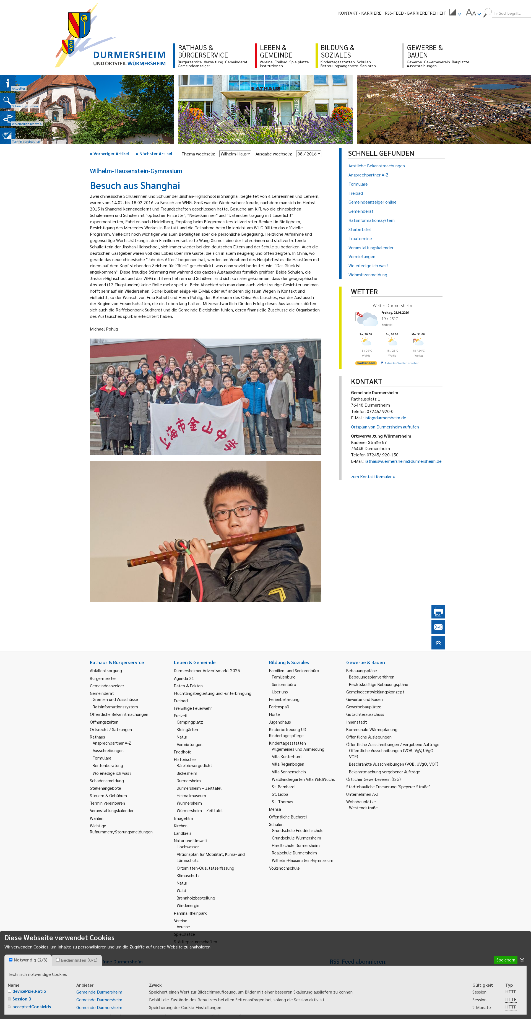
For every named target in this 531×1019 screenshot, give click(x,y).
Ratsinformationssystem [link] (115, 706)
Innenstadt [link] (356, 722)
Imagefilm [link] (183, 818)
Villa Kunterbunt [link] (287, 756)
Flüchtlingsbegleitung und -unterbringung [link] (212, 693)
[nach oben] (438, 648)
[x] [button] (522, 960)
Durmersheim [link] (189, 780)
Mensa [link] (275, 809)
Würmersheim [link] (189, 803)
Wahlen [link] (96, 818)
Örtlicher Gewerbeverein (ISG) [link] (373, 779)
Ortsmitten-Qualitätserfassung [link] (205, 868)
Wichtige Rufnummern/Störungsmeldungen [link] (121, 829)
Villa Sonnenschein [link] (289, 771)
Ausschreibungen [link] (108, 750)
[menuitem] (455, 13)
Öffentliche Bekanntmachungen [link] (119, 714)
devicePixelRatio (29, 991)
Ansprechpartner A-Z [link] (112, 743)
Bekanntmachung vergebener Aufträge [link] (384, 771)
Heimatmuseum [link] (191, 795)
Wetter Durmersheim (392, 305)
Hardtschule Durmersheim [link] (296, 845)
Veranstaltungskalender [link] (112, 810)
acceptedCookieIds (31, 1006)
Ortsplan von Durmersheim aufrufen (385, 427)
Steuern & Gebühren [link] (108, 795)
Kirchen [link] (181, 825)
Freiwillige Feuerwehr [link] (193, 708)
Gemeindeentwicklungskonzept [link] (375, 692)
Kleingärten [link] (187, 729)
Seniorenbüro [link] (284, 684)
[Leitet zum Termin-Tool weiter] (7, 136)
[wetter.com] (366, 364)
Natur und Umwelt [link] (191, 840)
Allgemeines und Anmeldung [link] (298, 749)
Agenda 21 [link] (184, 678)
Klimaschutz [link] (188, 875)
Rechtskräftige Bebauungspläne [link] (378, 684)
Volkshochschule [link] (284, 868)
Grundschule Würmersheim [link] (296, 838)
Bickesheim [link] (187, 773)
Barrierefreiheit (426, 13)
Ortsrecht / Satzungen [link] (111, 729)
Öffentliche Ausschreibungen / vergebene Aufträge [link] (392, 744)
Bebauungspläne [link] (361, 670)
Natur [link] (182, 737)
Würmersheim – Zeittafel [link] (200, 810)
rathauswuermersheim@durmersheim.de (403, 461)
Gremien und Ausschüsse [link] (115, 699)
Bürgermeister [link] (103, 678)
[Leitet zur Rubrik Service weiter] (7, 118)
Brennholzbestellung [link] (196, 898)
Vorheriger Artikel (109, 153)
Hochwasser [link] (188, 846)
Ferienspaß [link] (279, 706)
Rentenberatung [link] (108, 765)
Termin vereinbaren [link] (107, 803)
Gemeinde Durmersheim (99, 992)
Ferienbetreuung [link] (284, 699)
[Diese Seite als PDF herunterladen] (438, 617)
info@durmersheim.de (385, 417)
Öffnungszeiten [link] (104, 722)
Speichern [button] (505, 960)
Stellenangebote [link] (105, 788)
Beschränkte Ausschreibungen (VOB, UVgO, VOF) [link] (393, 764)
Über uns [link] (280, 692)
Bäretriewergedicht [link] (194, 765)
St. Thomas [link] (282, 801)
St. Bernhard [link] (283, 786)
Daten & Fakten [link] (188, 685)
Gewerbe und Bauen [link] (364, 699)
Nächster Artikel (154, 153)
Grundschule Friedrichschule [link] (298, 830)
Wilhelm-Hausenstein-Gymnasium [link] (302, 860)
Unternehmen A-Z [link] (362, 794)
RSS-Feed (394, 13)
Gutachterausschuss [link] (365, 714)
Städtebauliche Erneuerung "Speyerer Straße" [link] (388, 786)
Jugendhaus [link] (280, 722)
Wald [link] (181, 890)
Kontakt (348, 13)
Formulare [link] (102, 758)
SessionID (21, 999)
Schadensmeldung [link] (107, 780)
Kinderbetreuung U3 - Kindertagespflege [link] (289, 732)
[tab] (28, 960)
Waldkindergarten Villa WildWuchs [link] (303, 779)
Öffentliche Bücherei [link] (288, 817)
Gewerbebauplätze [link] (363, 706)
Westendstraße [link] (363, 807)
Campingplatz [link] (190, 722)
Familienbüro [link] (284, 677)
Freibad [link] (181, 700)
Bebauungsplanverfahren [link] (371, 677)
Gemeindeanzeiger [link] (107, 685)
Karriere (371, 13)
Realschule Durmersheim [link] (294, 853)
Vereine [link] (183, 926)
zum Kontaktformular (371, 476)
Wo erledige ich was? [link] (112, 773)
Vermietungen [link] (189, 744)
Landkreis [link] (182, 833)
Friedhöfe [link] (182, 752)
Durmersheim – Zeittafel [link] (199, 788)
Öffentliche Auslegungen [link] (369, 737)
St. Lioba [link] (280, 794)
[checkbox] (10, 959)
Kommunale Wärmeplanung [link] (371, 729)
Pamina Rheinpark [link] (190, 913)
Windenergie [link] (188, 905)
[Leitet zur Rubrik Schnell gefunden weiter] (7, 100)
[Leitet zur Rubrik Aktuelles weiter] (7, 83)
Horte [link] (274, 714)
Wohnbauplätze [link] (361, 801)
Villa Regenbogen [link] (288, 764)
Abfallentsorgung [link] (106, 670)
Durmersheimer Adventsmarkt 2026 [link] (207, 670)
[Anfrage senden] (438, 632)
